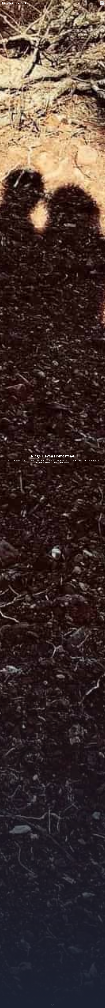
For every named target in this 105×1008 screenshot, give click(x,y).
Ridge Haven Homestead (14, 2)
